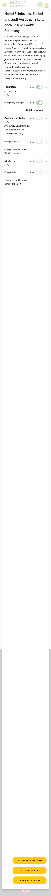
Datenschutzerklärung (15, 78)
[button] (36, 110)
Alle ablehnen (29, 870)
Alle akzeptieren (29, 880)
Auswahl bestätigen (29, 860)
